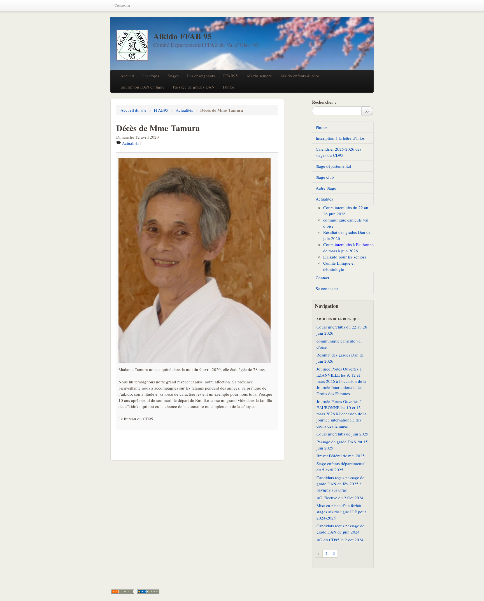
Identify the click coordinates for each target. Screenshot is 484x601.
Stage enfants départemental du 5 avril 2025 (341, 466)
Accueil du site (133, 110)
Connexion (122, 5)
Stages (173, 75)
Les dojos (150, 75)
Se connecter (327, 288)
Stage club (325, 177)
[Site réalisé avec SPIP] (148, 592)
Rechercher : (324, 102)
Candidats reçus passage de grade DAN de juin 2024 (340, 529)
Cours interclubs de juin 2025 (342, 434)
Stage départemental (333, 166)
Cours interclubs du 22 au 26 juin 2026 (342, 330)
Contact (322, 277)
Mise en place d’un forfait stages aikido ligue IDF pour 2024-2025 (341, 512)
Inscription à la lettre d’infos (340, 138)
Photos (229, 87)
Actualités (184, 110)
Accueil (127, 75)
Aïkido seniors (259, 75)
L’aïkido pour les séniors (344, 257)
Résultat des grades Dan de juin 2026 (340, 358)
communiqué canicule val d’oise (339, 344)
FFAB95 (230, 75)
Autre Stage (326, 188)
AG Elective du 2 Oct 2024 (340, 497)
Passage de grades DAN (194, 87)
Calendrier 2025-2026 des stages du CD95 (338, 152)
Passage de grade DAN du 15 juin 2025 (342, 445)
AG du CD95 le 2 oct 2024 (340, 539)
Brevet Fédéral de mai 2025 (341, 455)
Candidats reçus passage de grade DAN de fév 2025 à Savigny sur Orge (340, 484)
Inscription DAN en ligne (142, 87)
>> (367, 111)
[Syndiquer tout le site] (122, 592)
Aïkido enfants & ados (300, 75)
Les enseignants (201, 75)
